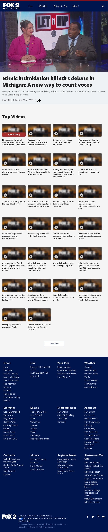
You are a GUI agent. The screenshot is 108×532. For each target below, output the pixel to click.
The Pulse (7, 370)
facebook (87, 516)
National (7, 387)
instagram (98, 516)
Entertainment (66, 407)
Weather (89, 363)
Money (34, 455)
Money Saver (9, 432)
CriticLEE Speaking (65, 415)
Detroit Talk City (10, 373)
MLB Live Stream (92, 471)
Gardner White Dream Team (13, 466)
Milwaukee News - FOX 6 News (65, 466)
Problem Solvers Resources (91, 443)
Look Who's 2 (63, 377)
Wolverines (35, 422)
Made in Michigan (11, 377)
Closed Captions (91, 438)
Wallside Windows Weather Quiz (11, 460)
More (75, 6)
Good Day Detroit (11, 411)
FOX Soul (34, 376)
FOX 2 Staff (89, 411)
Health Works (9, 422)
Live (33, 363)
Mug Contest (9, 418)
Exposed (7, 474)
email (103, 516)
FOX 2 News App (92, 422)
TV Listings (62, 418)
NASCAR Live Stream (94, 475)
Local (5, 367)
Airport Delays (90, 380)
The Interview (9, 383)
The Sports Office (38, 411)
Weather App (90, 370)
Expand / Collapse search (103, 6)
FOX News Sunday (11, 397)
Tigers (33, 432)
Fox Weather (90, 383)
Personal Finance (38, 459)
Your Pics (63, 363)
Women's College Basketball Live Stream (92, 493)
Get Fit (6, 428)
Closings (88, 367)
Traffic (87, 377)
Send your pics (64, 367)
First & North (36, 415)
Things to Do (9, 394)
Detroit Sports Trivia (66, 373)
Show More (54, 344)
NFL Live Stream (92, 462)
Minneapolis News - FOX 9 (66, 472)
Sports (34, 407)
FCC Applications (92, 435)
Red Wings (35, 435)
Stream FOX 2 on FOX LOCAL (40, 368)
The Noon (8, 415)
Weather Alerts (91, 373)
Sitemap (88, 448)
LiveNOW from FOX (39, 372)
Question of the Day (66, 370)
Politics (6, 400)
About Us (90, 407)
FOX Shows (62, 411)
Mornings (9, 407)
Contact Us (89, 415)
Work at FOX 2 (91, 418)
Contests (61, 422)
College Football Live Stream (93, 467)
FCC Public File (91, 432)
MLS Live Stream (92, 502)
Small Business (37, 469)
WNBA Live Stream (93, 498)
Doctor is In (8, 435)
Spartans (34, 425)
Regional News (66, 455)
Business (7, 390)
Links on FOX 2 (10, 438)
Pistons (33, 428)
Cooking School (10, 425)
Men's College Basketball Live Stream (91, 484)
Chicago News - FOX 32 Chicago (66, 460)
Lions (32, 418)
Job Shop (88, 425)
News (6, 363)
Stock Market (36, 466)
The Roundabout (11, 380)
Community (89, 428)
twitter (93, 516)
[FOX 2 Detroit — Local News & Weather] (12, 6)
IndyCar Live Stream (93, 478)
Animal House (90, 387)
